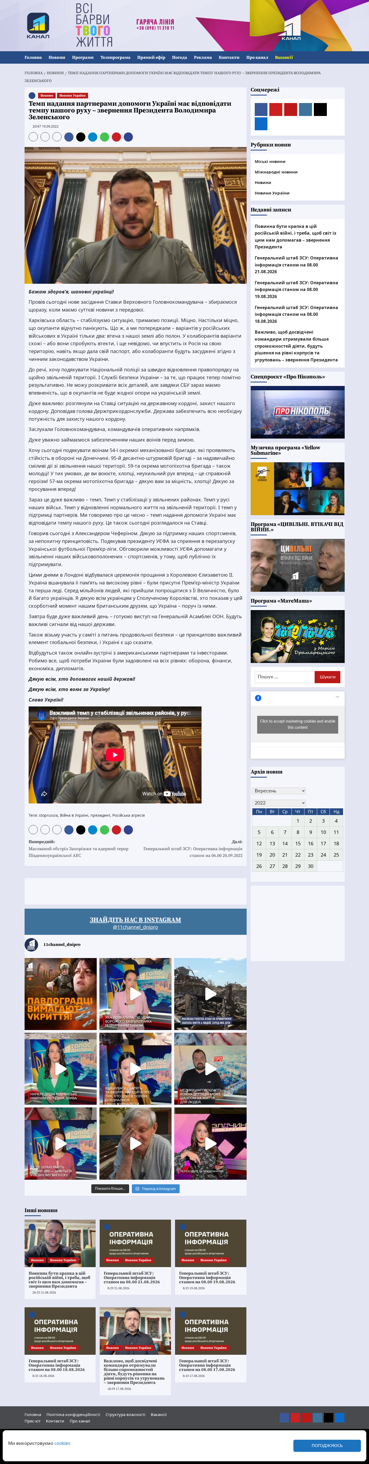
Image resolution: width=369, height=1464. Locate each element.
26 (259, 866)
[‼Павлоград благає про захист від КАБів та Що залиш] (61, 994)
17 (323, 843)
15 (298, 843)
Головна (33, 57)
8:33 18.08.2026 (43, 1376)
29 (298, 866)
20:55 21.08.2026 (44, 1293)
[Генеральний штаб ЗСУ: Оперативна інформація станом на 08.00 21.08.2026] (135, 1243)
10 (323, 832)
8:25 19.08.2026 (194, 1288)
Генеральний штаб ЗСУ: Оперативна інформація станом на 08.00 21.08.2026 (132, 1278)
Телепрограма (115, 57)
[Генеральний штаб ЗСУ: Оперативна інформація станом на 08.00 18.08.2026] (60, 1331)
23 (310, 854)
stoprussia (48, 815)
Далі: (193, 848)
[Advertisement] (123, 890)
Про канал (257, 57)
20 (272, 854)
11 (336, 832)
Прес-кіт (33, 1421)
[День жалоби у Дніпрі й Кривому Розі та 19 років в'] (135, 994)
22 (298, 854)
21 (285, 854)
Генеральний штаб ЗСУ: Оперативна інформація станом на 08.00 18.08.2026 (57, 1365)
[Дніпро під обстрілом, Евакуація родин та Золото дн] (61, 1143)
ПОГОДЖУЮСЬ (327, 1446)
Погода (179, 57)
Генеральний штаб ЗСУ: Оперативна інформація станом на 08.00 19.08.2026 (207, 1278)
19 (259, 854)
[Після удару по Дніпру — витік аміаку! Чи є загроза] (135, 1143)
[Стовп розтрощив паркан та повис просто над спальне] (135, 1069)
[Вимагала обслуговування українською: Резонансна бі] (210, 1143)
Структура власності (125, 1414)
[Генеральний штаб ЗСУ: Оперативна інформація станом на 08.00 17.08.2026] (210, 1331)
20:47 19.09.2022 (46, 126)
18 (336, 843)
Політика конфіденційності (73, 1414)
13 (272, 843)
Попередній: (78, 848)
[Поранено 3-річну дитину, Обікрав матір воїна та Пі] (61, 1069)
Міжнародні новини (276, 172)
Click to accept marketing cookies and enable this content (297, 725)
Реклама (203, 57)
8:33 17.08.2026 (194, 1376)
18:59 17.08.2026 (119, 1389)
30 (310, 866)
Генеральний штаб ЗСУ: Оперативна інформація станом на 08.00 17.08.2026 (207, 1365)
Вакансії (284, 57)
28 (285, 866)
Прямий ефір (151, 57)
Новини (57, 57)
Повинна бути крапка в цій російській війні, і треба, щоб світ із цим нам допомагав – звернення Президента (59, 1280)
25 (336, 854)
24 (323, 854)
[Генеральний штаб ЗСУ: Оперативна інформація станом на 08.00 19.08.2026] (210, 1243)
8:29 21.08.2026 (118, 1288)
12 (259, 843)
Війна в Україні (74, 815)
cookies (62, 1443)
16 (310, 843)
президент (100, 815)
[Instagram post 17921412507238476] (210, 994)
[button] (341, 57)
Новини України (72, 96)
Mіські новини (270, 161)
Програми (83, 57)
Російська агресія (128, 815)
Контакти (229, 57)
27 (272, 866)
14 (285, 843)
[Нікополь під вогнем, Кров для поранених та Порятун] (210, 1069)
